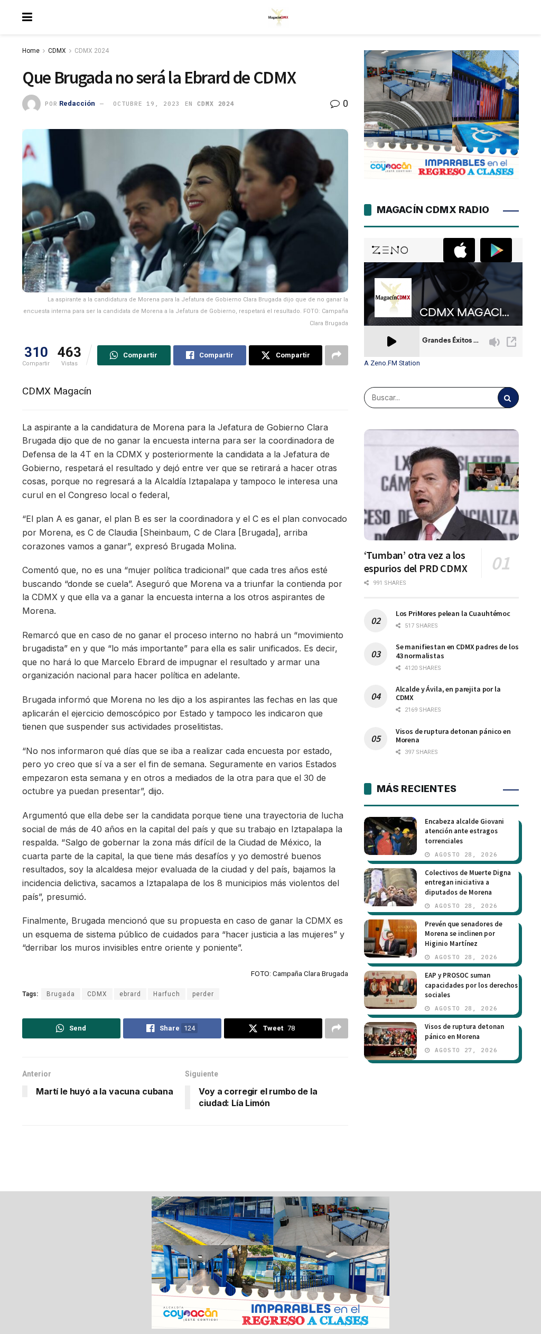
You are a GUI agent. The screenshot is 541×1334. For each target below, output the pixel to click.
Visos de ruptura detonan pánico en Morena (453, 735)
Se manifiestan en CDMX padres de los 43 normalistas (457, 651)
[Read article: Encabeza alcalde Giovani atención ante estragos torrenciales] (390, 836)
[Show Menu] (27, 17)
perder (203, 994)
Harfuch (166, 994)
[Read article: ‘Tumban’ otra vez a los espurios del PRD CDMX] (441, 484)
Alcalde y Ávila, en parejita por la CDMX (448, 693)
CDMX (57, 50)
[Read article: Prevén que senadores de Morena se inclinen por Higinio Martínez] (390, 938)
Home (31, 50)
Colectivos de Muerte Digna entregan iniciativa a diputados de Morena (468, 882)
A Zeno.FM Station (392, 363)
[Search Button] (508, 397)
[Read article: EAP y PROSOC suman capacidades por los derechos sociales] (390, 990)
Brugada (60, 994)
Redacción (77, 103)
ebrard (130, 994)
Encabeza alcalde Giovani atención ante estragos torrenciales (464, 831)
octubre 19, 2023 (146, 103)
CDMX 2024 (91, 50)
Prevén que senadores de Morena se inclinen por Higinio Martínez (463, 933)
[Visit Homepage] (278, 17)
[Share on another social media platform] (336, 355)
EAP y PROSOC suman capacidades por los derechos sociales (471, 985)
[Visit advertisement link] (270, 1262)
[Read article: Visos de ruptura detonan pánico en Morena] (390, 1041)
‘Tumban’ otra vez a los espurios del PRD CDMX (416, 561)
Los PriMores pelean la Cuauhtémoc (453, 613)
